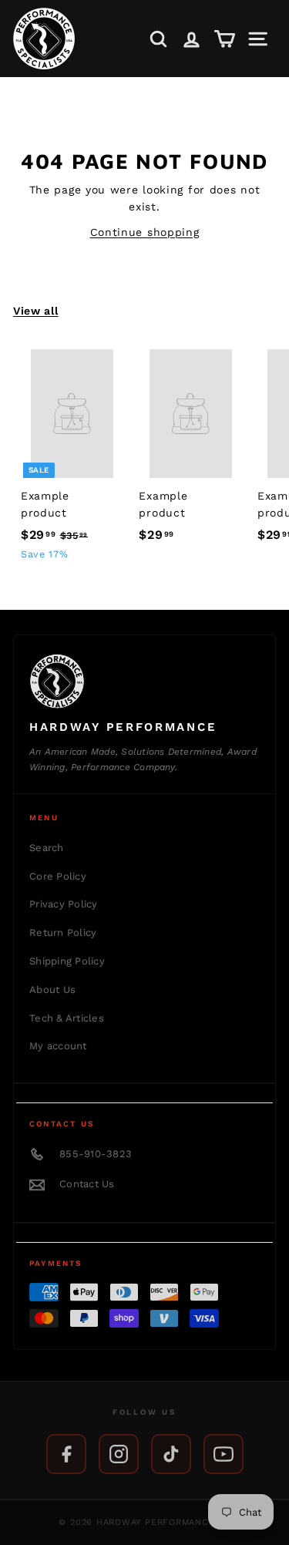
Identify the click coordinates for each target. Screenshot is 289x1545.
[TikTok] (171, 1454)
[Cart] (225, 39)
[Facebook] (66, 1454)
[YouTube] (223, 1454)
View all (36, 311)
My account (58, 1046)
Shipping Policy (67, 961)
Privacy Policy (63, 904)
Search (46, 847)
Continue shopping (145, 232)
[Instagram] (119, 1454)
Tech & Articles (66, 1018)
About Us (52, 989)
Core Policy (57, 876)
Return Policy (62, 932)
